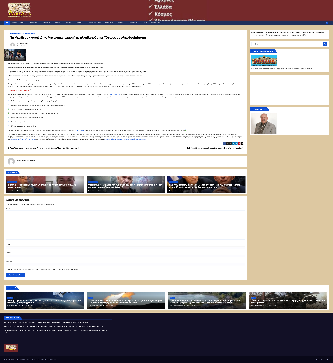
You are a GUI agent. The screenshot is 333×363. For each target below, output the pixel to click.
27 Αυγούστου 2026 (15, 305)
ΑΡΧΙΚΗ (14, 23)
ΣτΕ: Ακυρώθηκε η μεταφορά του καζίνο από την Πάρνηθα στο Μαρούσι (214, 148)
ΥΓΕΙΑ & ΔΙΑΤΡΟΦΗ (157, 23)
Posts (321, 359)
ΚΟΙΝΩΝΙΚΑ (80, 23)
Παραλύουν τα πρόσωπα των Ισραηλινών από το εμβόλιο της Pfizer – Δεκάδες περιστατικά (44, 148)
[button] (324, 22)
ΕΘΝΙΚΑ (69, 23)
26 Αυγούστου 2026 (177, 305)
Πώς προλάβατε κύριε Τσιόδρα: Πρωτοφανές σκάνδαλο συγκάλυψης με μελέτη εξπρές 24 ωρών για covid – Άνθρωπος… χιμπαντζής (204, 186)
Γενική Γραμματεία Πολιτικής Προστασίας (22, 139)
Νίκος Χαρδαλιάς (115, 94)
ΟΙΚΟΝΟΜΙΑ (58, 23)
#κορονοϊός (131, 139)
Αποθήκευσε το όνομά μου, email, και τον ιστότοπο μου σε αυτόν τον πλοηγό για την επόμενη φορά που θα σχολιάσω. (44, 269)
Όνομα (8, 244)
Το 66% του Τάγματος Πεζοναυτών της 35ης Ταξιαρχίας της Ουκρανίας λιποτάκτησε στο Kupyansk (288, 301)
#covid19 (125, 139)
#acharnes (107, 139)
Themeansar (53, 359)
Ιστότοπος (9, 261)
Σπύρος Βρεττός (80, 130)
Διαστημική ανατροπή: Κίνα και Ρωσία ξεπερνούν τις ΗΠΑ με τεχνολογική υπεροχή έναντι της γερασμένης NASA (44, 301)
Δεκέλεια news (24, 43)
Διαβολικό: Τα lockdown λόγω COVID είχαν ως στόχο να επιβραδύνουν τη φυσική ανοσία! (41, 186)
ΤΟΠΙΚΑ (23, 23)
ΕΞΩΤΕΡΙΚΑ (46, 23)
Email (8, 253)
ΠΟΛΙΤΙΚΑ (121, 23)
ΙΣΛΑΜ (146, 23)
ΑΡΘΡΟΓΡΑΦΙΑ (134, 23)
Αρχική (326, 359)
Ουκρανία (172, 297)
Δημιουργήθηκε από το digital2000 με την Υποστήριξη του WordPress (21, 359)
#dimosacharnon (140, 139)
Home (317, 359)
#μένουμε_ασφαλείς (116, 139)
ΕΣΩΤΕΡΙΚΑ (34, 23)
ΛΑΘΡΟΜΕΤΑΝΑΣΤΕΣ (94, 23)
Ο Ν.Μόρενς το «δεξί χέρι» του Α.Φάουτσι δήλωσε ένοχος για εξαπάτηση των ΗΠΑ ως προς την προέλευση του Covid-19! (125, 186)
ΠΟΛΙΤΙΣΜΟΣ (109, 23)
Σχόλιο (8, 208)
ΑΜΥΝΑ (90, 297)
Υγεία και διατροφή (30, 33)
